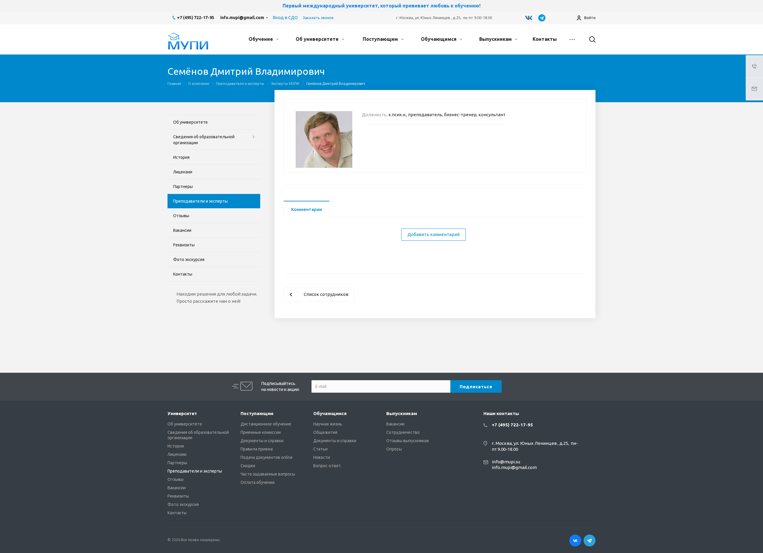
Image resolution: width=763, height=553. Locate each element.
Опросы (394, 449)
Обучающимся (439, 39)
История (181, 157)
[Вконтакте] (528, 17)
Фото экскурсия (188, 259)
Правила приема (257, 449)
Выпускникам (496, 39)
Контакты (545, 39)
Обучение (261, 39)
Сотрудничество (403, 432)
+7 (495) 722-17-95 (195, 17)
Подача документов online (267, 457)
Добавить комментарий (433, 234)
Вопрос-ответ (327, 465)
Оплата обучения (258, 482)
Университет (182, 413)
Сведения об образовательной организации (204, 139)
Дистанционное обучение (266, 424)
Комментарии (306, 209)
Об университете (318, 39)
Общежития (325, 432)
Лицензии (182, 172)
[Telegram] (541, 17)
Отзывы (181, 215)
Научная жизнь (327, 424)
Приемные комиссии (261, 432)
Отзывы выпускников (407, 440)
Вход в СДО (285, 17)
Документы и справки (262, 440)
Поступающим (381, 39)
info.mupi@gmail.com (242, 17)
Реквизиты (184, 245)
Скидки (248, 465)
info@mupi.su (506, 461)
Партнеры (183, 186)
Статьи (320, 449)
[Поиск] (589, 39)
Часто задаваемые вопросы (268, 474)
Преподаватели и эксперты (200, 201)
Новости (321, 457)
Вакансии (182, 230)
